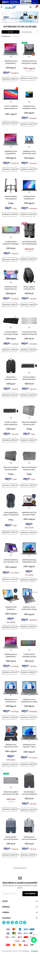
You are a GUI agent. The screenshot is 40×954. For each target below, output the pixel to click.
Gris (16, 36)
